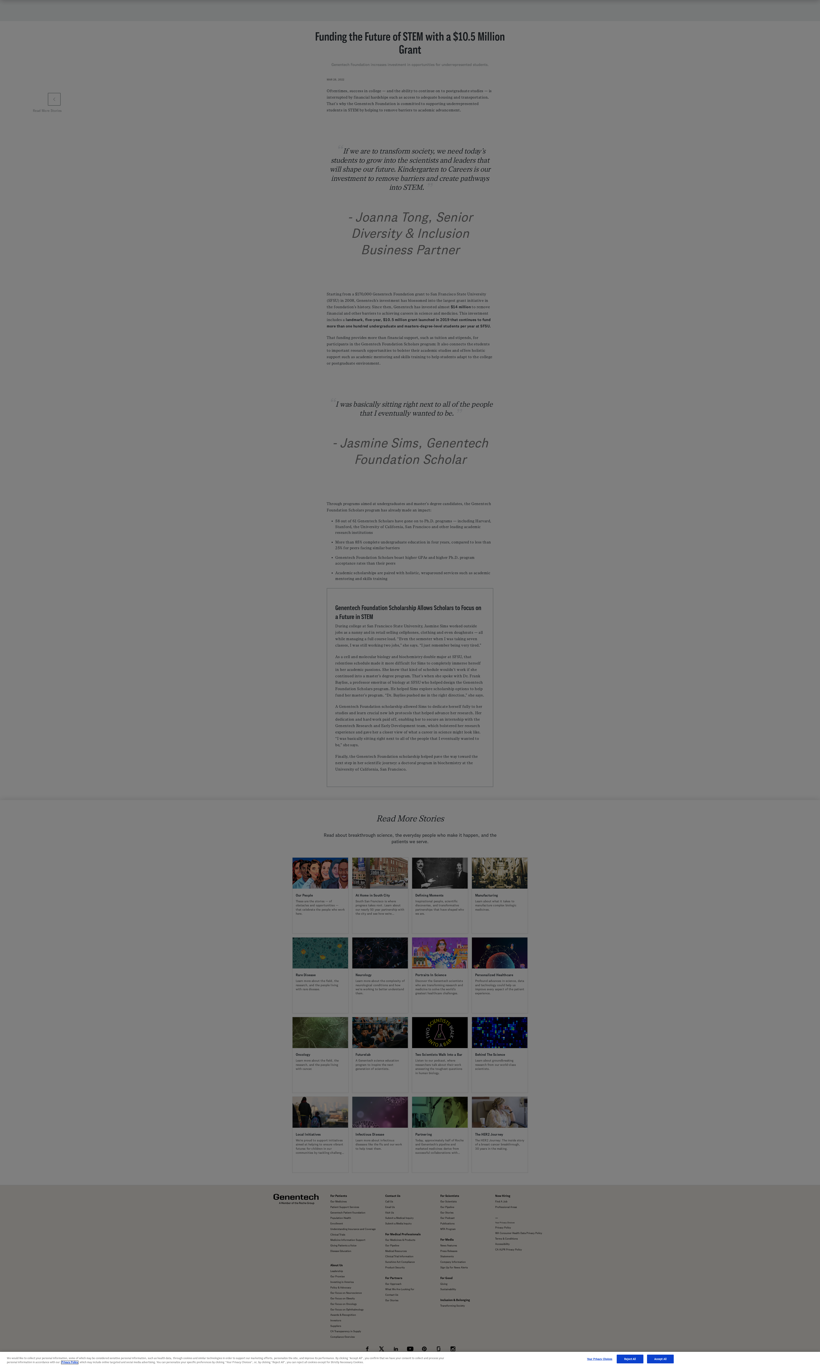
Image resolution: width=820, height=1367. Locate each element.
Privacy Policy (70, 1362)
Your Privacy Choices (599, 1359)
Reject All (630, 1359)
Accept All (660, 1359)
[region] (410, 1359)
